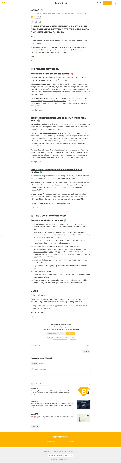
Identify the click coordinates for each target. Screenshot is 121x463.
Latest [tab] (36, 384)
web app (38, 260)
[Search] (97, 3)
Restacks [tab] (41, 363)
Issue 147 (34, 414)
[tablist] (38, 363)
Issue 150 (34, 401)
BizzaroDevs (37, 16)
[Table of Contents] (2, 231)
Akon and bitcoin (67, 185)
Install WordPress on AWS (43, 271)
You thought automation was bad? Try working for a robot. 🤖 (58, 119)
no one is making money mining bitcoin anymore (48, 101)
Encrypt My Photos (74, 240)
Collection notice (72, 451)
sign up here (45, 308)
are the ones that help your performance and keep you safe (66, 138)
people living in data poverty (68, 246)
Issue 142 (34, 388)
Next (85, 351)
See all (34, 426)
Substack (52, 459)
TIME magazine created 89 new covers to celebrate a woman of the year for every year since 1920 (61, 226)
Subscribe (107, 3)
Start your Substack (56, 455)
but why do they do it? (75, 283)
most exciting (80, 274)
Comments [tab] (34, 363)
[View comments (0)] (36, 22)
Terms (65, 451)
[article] (60, 392)
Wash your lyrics (40, 232)
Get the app (68, 455)
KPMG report (62, 80)
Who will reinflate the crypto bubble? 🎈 (52, 73)
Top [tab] (32, 384)
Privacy (61, 451)
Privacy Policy (73, 339)
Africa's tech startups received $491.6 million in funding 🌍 (56, 170)
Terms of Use (68, 337)
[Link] (28, 29)
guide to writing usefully (48, 266)
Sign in (116, 3)
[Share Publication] (100, 3)
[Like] (32, 22)
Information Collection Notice (60, 339)
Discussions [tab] (43, 384)
